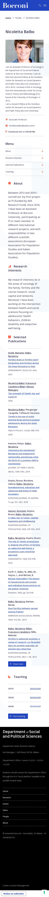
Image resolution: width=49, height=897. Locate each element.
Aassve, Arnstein (17, 511)
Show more (18, 664)
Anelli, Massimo (16, 352)
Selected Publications (14, 165)
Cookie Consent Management (16, 885)
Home (8, 18)
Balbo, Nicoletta (24, 483)
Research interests (13, 158)
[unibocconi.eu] (15, 5)
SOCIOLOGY (35, 688)
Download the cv (16, 131)
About (8, 151)
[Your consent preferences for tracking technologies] (44, 892)
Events (6, 804)
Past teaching (19, 716)
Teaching (9, 171)
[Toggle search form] (40, 5)
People (6, 816)
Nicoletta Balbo (16, 383)
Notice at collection (13, 893)
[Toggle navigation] (45, 5)
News (5, 810)
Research (7, 797)
